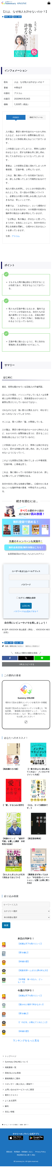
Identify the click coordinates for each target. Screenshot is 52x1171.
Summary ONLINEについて (16, 1062)
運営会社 (9, 1152)
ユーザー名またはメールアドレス (26, 571)
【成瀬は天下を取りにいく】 (30, 944)
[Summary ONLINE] (14, 3)
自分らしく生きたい (32, 646)
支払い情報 (9, 1112)
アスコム (16, 236)
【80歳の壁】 (24, 961)
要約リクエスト (11, 1095)
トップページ (10, 1056)
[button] (10, 658)
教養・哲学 (8, 17)
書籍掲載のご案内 (12, 1078)
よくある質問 (10, 1100)
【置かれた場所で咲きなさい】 (31, 1004)
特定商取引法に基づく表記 (26, 1155)
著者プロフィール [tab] (36, 117)
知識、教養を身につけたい (14, 646)
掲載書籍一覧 (10, 1067)
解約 (7, 1106)
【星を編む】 (23, 952)
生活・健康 (17, 17)
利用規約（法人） (28, 1152)
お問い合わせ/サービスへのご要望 (19, 1089)
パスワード (26, 584)
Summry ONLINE (26, 698)
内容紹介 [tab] (16, 117)
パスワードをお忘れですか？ (26, 611)
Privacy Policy (40, 1152)
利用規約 (17, 1152)
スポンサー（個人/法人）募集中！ (19, 1084)
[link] (26, 722)
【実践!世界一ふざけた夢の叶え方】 (33, 970)
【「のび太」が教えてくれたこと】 (33, 1022)
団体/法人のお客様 (13, 1073)
